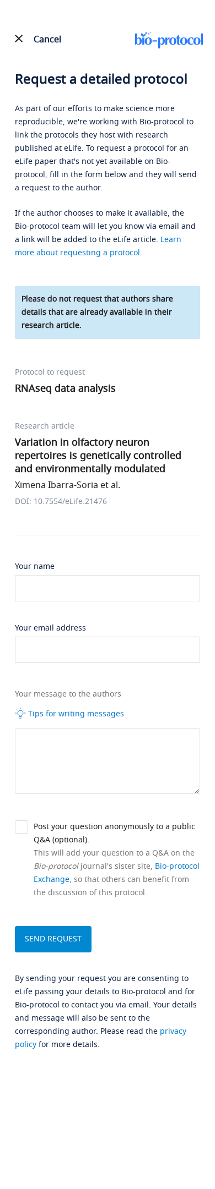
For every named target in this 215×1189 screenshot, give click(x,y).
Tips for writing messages (75, 714)
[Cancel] (19, 38)
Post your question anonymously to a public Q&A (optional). (114, 833)
